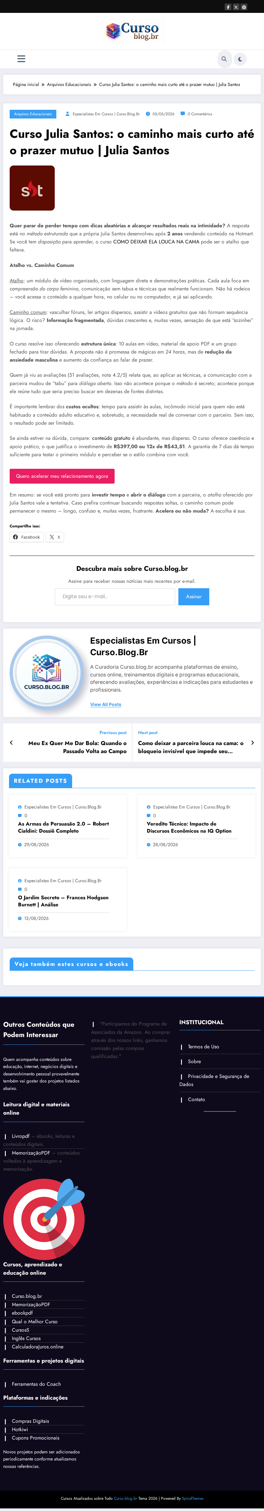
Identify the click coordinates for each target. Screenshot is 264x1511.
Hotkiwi (20, 1429)
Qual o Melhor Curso (35, 1321)
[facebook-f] (228, 7)
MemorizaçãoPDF (31, 1153)
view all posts (105, 704)
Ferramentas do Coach (36, 1384)
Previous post (113, 732)
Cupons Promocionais (35, 1437)
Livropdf (21, 1136)
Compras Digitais (30, 1421)
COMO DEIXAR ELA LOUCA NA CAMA (156, 241)
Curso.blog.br (27, 1296)
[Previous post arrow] (11, 742)
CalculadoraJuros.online (37, 1346)
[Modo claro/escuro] (240, 59)
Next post (147, 732)
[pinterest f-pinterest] (243, 7)
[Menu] (21, 59)
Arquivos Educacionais (33, 114)
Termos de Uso (203, 1046)
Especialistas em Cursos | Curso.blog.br (106, 114)
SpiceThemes (192, 1498)
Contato (196, 1099)
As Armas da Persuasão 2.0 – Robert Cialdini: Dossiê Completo (63, 827)
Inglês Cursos (26, 1338)
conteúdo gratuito (111, 438)
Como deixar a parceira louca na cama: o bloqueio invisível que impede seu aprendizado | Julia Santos (190, 747)
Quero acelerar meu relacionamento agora (62, 476)
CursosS (20, 1330)
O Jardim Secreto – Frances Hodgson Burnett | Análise (63, 901)
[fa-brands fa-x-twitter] (236, 7)
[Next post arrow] (252, 742)
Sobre (194, 1061)
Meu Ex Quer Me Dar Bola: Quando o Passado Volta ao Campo (77, 747)
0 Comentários (200, 114)
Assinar (194, 596)
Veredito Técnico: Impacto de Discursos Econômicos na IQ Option (189, 827)
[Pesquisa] (224, 59)
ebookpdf (22, 1313)
